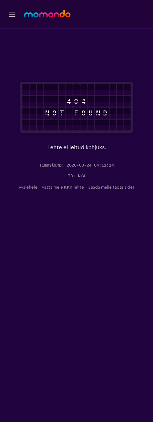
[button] (12, 14)
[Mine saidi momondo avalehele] (47, 13)
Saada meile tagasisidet (111, 187)
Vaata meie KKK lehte (63, 187)
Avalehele (28, 187)
